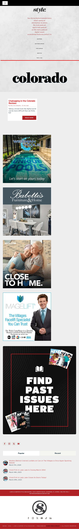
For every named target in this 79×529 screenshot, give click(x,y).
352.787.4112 (64, 491)
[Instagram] (9, 443)
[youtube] (41, 518)
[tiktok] (46, 518)
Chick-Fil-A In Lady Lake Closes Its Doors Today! (27, 477)
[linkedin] (50, 518)
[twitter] (37, 518)
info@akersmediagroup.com (39, 493)
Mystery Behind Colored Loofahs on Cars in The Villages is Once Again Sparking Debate (40, 462)
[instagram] (33, 518)
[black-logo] (39, 4)
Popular (21, 453)
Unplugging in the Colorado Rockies (22, 102)
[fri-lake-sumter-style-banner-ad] (27, 136)
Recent (58, 453)
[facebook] (28, 518)
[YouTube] (18, 443)
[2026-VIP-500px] (32, 241)
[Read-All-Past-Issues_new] (39, 347)
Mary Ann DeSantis (15, 105)
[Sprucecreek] (30, 189)
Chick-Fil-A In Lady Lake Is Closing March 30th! (27, 470)
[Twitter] (14, 443)
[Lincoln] (35, 294)
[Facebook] (4, 443)
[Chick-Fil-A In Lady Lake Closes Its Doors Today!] (5, 477)
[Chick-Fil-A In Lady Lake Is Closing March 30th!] (5, 470)
